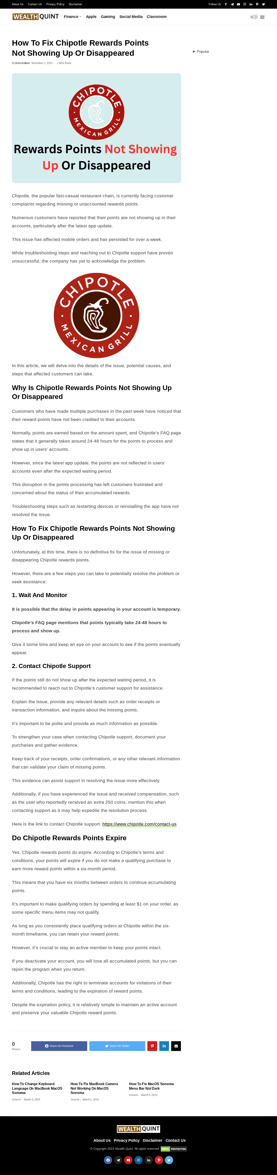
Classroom (156, 16)
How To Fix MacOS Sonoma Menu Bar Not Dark (151, 1086)
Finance (71, 16)
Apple (91, 16)
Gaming (108, 16)
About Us (18, 4)
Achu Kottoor (22, 63)
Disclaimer (75, 4)
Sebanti (16, 1099)
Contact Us (35, 4)
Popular (203, 51)
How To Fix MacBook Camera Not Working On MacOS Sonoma (94, 1088)
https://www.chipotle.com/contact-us (139, 823)
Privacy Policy (55, 4)
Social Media (131, 16)
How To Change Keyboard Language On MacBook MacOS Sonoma (37, 1088)
